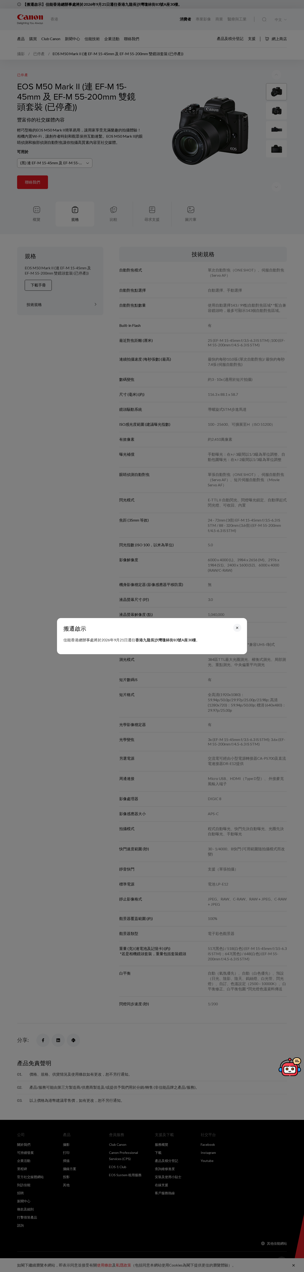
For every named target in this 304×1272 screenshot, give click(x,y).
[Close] (237, 627)
